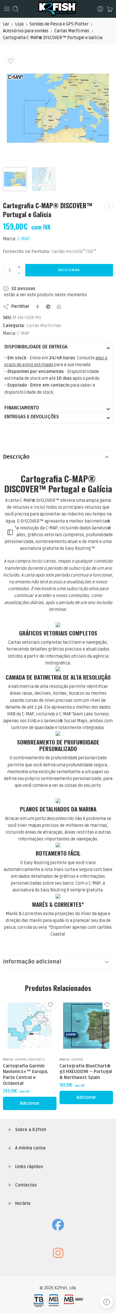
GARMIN (20, 1059)
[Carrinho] (109, 8)
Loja (19, 24)
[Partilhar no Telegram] (48, 306)
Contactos (26, 1185)
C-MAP (24, 238)
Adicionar (69, 270)
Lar (6, 24)
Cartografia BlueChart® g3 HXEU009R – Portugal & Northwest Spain (85, 1071)
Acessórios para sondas (25, 30)
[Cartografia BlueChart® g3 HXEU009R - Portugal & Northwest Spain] (86, 1025)
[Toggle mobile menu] (7, 8)
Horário (23, 1203)
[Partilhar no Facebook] (37, 307)
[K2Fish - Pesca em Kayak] (58, 8)
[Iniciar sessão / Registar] (100, 8)
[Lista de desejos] (10, 61)
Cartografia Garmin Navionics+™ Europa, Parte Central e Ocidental (25, 1074)
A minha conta (30, 1148)
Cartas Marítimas (71, 30)
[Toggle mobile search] (15, 9)
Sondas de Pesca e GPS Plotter (59, 24)
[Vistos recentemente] (106, 1302)
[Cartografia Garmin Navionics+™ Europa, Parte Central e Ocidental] (30, 1025)
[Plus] (19, 267)
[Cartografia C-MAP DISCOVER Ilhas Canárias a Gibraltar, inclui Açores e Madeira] (108, 206)
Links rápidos (29, 1166)
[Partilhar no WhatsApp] (59, 306)
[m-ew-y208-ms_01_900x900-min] (58, 108)
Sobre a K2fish (30, 1129)
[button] (30, 1103)
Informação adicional (32, 961)
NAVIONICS (36, 1059)
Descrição (16, 457)
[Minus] (19, 273)
